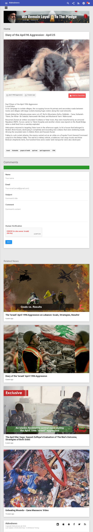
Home (7, 28)
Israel (8, 150)
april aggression (45, 150)
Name (7, 174)
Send (9, 242)
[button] (73, 3)
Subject (8, 195)
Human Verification (13, 226)
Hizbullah (15, 150)
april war (34, 150)
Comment (9, 205)
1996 (53, 150)
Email (7, 184)
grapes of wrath (25, 150)
